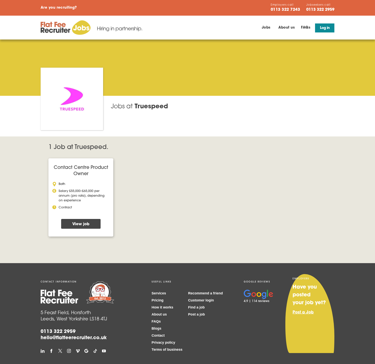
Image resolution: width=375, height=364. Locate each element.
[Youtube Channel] (104, 351)
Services (159, 293)
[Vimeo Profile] (78, 351)
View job (80, 224)
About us (286, 28)
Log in (324, 28)
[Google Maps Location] (86, 351)
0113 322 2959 (58, 331)
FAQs (305, 28)
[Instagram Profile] (69, 351)
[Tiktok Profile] (95, 351)
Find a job (196, 307)
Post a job (196, 314)
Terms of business (167, 349)
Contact (158, 335)
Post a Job (303, 312)
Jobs (266, 28)
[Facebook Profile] (51, 351)
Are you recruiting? (59, 8)
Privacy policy (163, 342)
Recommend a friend (205, 293)
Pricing (157, 300)
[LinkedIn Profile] (43, 351)
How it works (162, 307)
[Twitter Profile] (60, 351)
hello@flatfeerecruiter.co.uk (74, 338)
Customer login (201, 300)
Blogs (156, 328)
